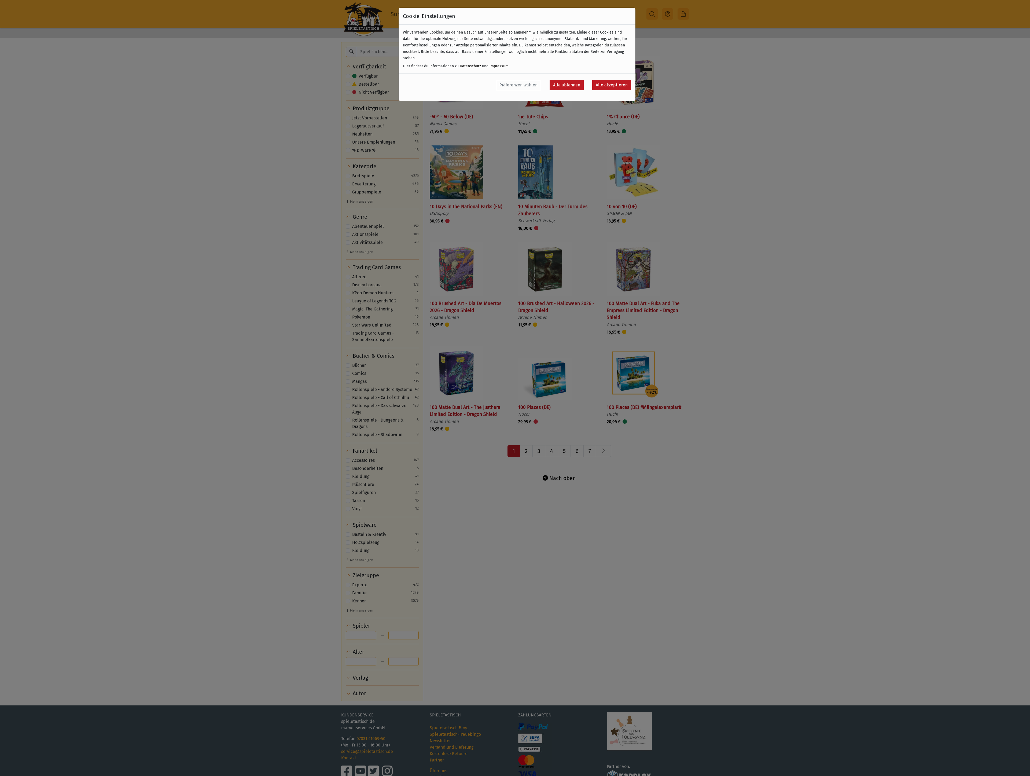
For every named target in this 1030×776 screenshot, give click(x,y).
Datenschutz (470, 66)
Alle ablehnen (566, 84)
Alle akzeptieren (612, 84)
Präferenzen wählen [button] (518, 84)
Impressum (499, 66)
